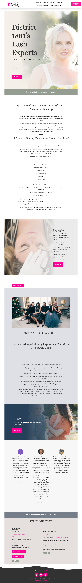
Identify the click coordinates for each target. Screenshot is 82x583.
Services (37, 2)
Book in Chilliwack (18, 552)
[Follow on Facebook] (13, 561)
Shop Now (17, 430)
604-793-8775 (46, 534)
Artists (44, 2)
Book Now (17, 77)
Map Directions (17, 285)
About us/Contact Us (55, 5)
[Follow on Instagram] (18, 561)
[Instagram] (36, 575)
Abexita (45, 580)
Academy (58, 2)
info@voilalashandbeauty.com (61, 537)
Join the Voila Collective (42, 5)
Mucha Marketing (39, 580)
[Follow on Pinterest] (16, 561)
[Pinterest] (45, 575)
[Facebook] (41, 575)
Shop (51, 2)
